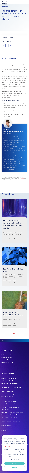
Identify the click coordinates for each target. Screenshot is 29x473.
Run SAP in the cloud (6, 354)
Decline (14, 467)
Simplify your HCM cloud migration (9, 401)
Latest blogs (4, 430)
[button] (14, 34)
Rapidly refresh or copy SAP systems (9, 383)
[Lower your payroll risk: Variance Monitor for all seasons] (14, 305)
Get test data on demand (7, 380)
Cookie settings (14, 459)
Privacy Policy (12, 446)
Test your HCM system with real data (9, 398)
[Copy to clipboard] (14, 238)
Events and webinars (6, 425)
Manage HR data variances (7, 396)
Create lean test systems (6, 375)
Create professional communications (9, 403)
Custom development (6, 359)
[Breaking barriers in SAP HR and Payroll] (14, 262)
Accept (14, 463)
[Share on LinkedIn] (3, 45)
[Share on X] (7, 45)
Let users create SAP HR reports (8, 394)
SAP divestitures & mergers (7, 373)
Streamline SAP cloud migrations (8, 378)
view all (14, 333)
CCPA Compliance (24, 470)
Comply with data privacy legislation (9, 417)
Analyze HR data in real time (7, 391)
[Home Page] (5, 3)
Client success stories (6, 432)
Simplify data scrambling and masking (9, 414)
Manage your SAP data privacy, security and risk (12, 412)
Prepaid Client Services (6, 357)
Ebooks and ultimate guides (7, 428)
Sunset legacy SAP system (7, 362)
